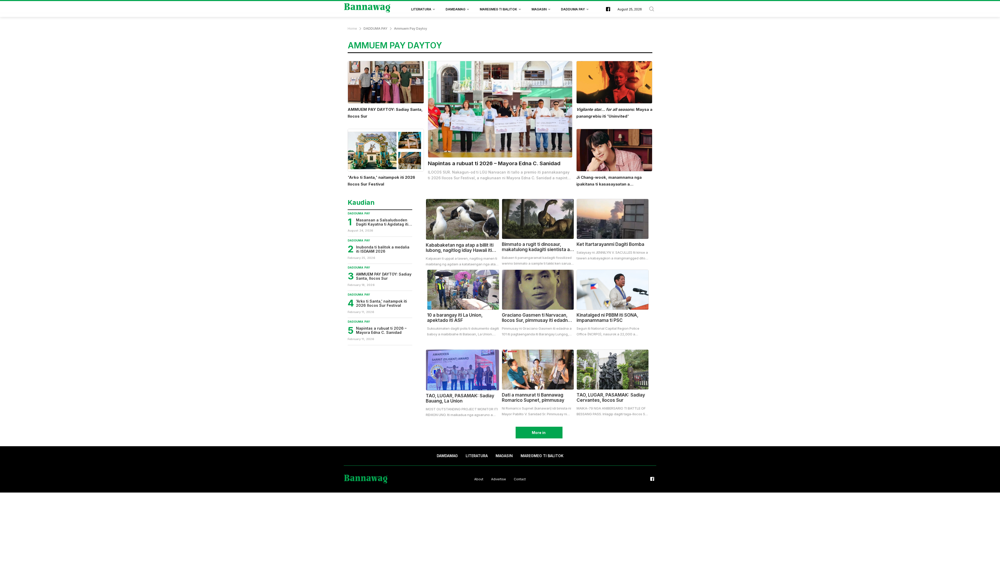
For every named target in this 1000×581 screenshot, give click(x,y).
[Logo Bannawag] (367, 9)
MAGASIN (539, 9)
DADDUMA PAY (573, 9)
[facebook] (608, 9)
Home (352, 28)
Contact (520, 479)
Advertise (498, 479)
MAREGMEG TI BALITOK (498, 9)
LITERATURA (421, 9)
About (478, 479)
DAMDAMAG (455, 9)
